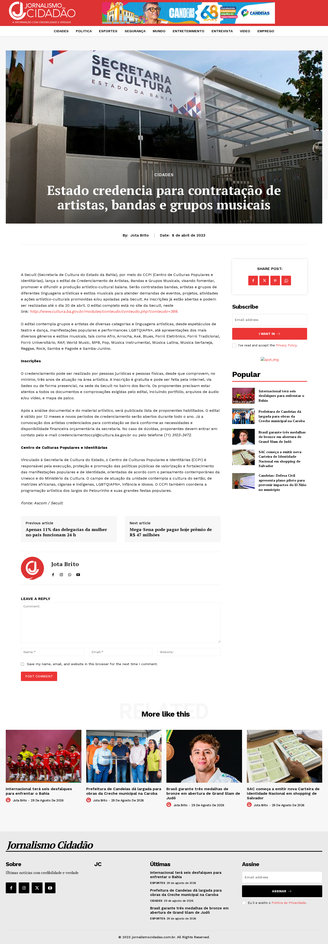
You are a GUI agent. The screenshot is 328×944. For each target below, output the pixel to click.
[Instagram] (24, 887)
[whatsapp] (70, 573)
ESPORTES (157, 883)
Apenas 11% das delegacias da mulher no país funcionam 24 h (66, 532)
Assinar (279, 891)
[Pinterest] (275, 280)
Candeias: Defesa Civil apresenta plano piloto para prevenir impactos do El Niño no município (282, 482)
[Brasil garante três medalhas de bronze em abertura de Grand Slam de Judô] (243, 436)
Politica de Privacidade (289, 903)
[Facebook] (253, 280)
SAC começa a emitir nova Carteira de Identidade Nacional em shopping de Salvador (280, 459)
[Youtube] (50, 887)
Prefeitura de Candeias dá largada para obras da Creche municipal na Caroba (282, 416)
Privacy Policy (286, 345)
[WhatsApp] (286, 280)
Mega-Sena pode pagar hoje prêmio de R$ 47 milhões (171, 532)
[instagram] (61, 573)
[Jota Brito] (32, 568)
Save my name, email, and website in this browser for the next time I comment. (92, 664)
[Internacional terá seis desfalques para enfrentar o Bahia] (243, 395)
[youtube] (78, 573)
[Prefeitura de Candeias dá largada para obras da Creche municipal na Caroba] (243, 416)
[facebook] (53, 573)
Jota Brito (139, 235)
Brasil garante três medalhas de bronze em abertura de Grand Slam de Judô (282, 437)
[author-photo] (9, 800)
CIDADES (164, 175)
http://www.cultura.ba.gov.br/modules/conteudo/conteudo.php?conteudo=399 (103, 311)
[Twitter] (264, 280)
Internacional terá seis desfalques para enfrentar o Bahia (281, 396)
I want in (267, 334)
